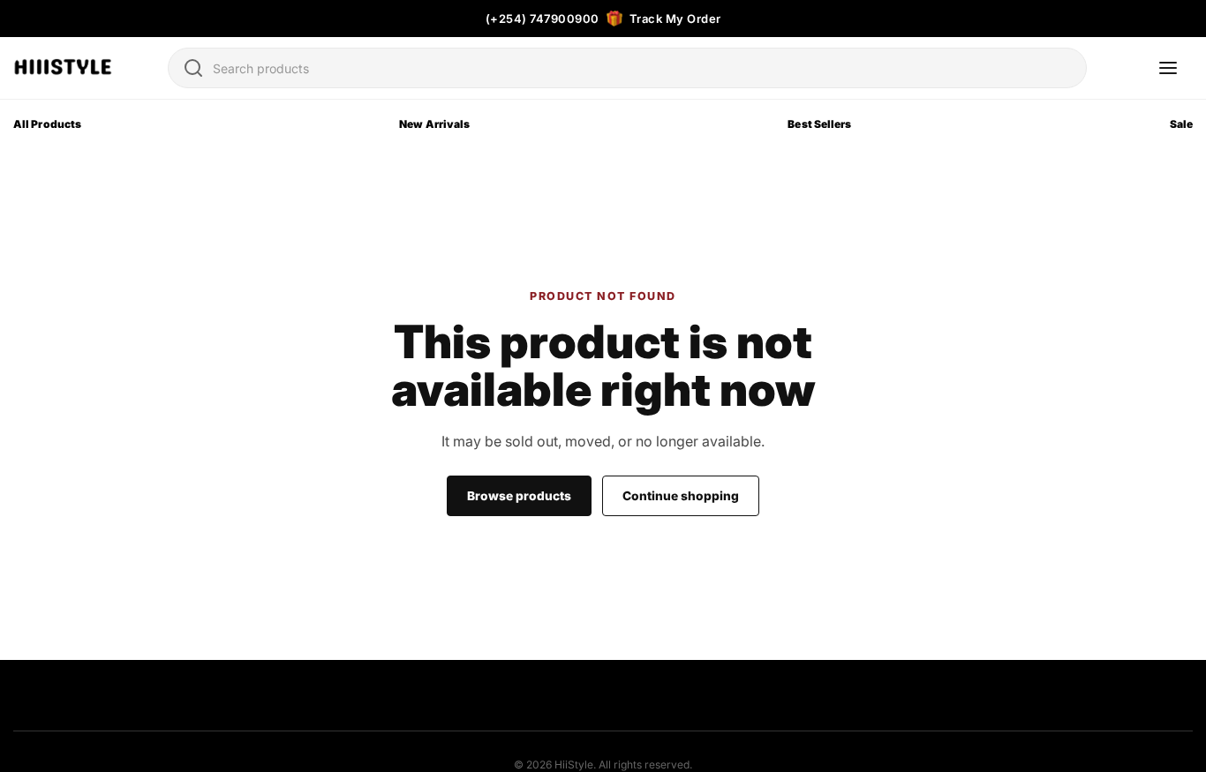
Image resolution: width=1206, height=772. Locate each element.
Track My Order (675, 18)
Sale (1181, 124)
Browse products (519, 496)
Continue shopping (680, 496)
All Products (47, 124)
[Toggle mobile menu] (1168, 68)
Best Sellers (819, 124)
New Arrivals (434, 124)
